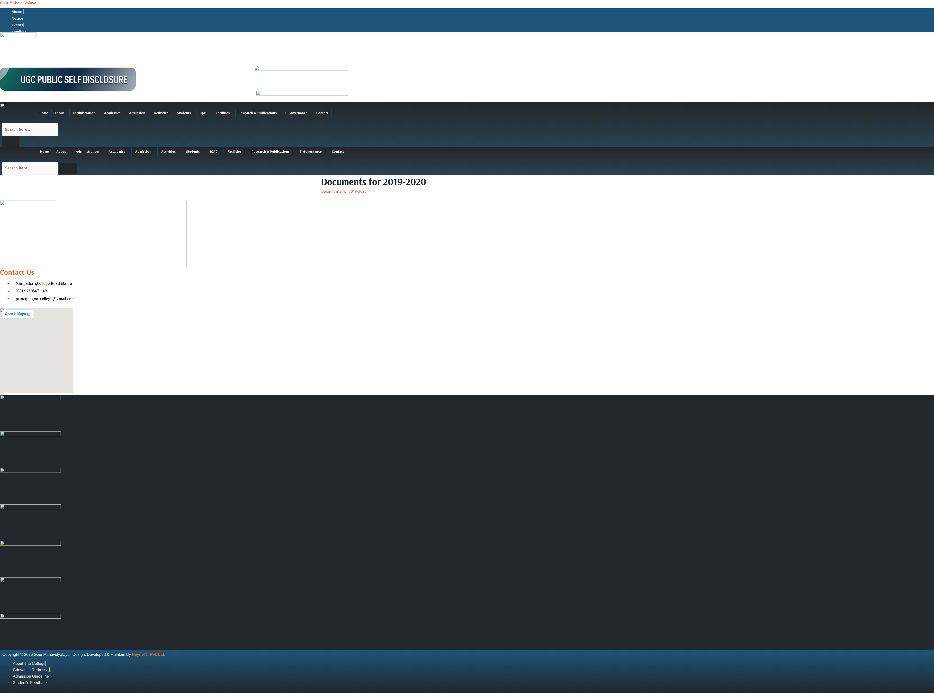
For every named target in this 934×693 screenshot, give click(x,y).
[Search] (10, 141)
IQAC (203, 113)
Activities (161, 113)
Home (43, 113)
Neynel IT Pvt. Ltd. (148, 654)
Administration (83, 113)
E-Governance (296, 113)
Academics (112, 113)
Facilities (223, 113)
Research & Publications (258, 113)
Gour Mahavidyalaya (18, 3)
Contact (322, 113)
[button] (61, 113)
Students (184, 113)
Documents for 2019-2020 (344, 191)
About (59, 113)
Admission (137, 113)
